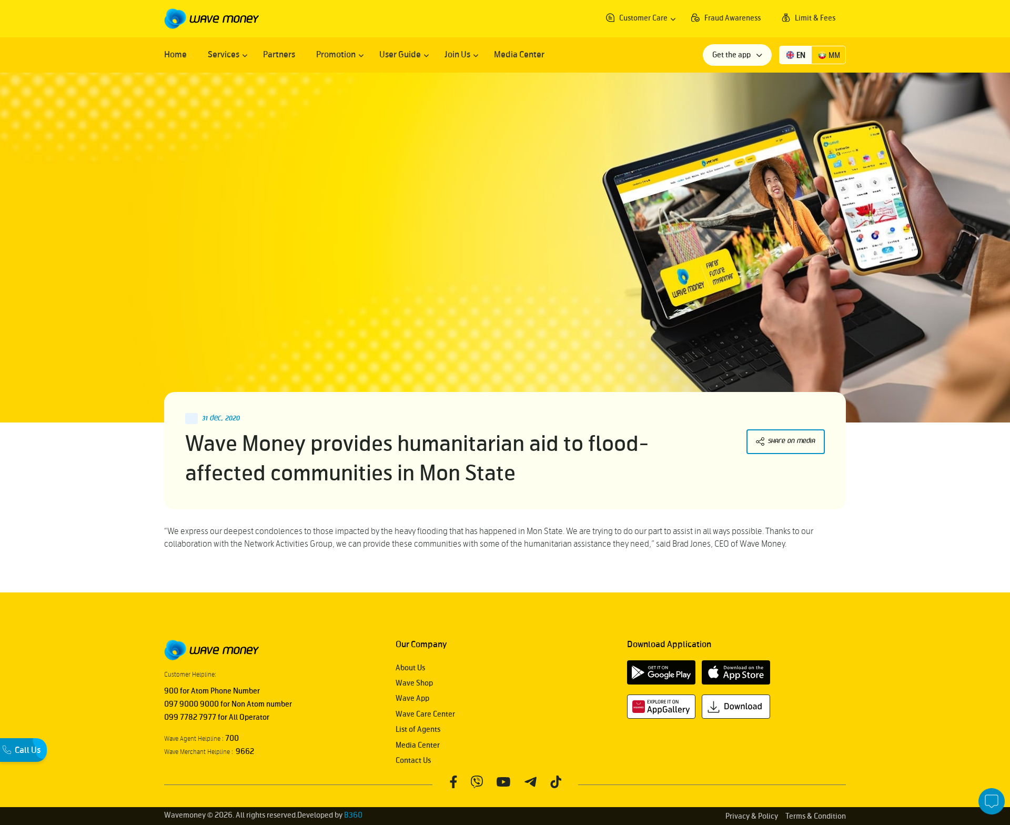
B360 (353, 815)
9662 (243, 751)
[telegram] (530, 781)
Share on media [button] (791, 441)
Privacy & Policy (751, 816)
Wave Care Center (425, 714)
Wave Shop (414, 683)
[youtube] (503, 781)
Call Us (28, 750)
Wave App (412, 698)
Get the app (732, 55)
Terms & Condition (815, 816)
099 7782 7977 (190, 717)
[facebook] (453, 781)
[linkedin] (555, 781)
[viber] (476, 781)
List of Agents (418, 729)
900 (171, 691)
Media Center (418, 745)
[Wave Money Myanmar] (211, 18)
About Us (410, 667)
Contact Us (413, 760)
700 (231, 738)
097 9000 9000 (191, 704)
